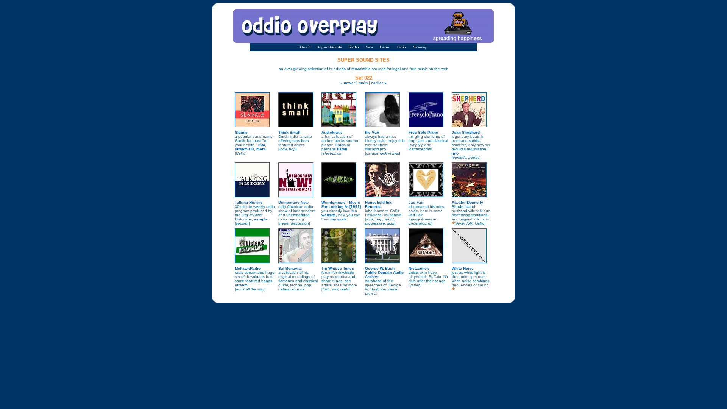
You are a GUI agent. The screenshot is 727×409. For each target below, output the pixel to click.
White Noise (463, 268)
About (304, 47)
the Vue (372, 132)
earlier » (379, 83)
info (261, 145)
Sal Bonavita (290, 268)
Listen (385, 47)
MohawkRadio (248, 268)
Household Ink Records (378, 204)
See (369, 47)
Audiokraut (331, 132)
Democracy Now (293, 202)
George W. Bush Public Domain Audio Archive (384, 272)
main (363, 83)
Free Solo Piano (423, 132)
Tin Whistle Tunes (337, 268)
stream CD (244, 149)
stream (241, 285)
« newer (347, 83)
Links (401, 47)
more (261, 149)
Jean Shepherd (466, 132)
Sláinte (241, 132)
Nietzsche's (419, 268)
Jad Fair (416, 202)
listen (340, 145)
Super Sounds (329, 47)
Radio (354, 47)
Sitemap (420, 47)
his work (338, 219)
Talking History (248, 202)
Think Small (289, 132)
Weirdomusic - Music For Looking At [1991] (341, 204)
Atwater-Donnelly (467, 202)
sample (261, 219)
